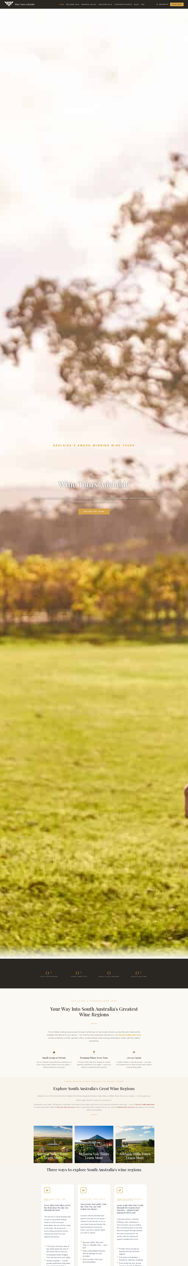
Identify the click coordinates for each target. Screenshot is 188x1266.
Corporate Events (123, 4)
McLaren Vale (72, 4)
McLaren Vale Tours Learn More (94, 1156)
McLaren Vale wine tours (66, 1107)
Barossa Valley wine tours (129, 1035)
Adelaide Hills (105, 4)
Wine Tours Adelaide (25, 4)
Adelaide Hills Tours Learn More (135, 1156)
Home (61, 4)
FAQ (142, 4)
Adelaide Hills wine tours (126, 1107)
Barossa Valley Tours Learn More (53, 1155)
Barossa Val (145, 1104)
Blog (136, 4)
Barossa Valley (89, 4)
